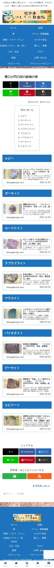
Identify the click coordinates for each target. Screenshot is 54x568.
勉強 (14, 550)
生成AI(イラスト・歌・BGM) (14, 540)
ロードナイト (27, 124)
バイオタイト (27, 137)
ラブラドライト (28, 129)
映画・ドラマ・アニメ (14, 533)
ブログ (40, 546)
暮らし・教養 (40, 538)
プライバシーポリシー (39, 555)
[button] (43, 92)
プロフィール (14, 555)
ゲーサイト (26, 142)
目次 (23, 110)
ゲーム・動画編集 (40, 529)
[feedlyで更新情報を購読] (14, 476)
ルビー (24, 116)
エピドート (26, 146)
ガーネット (26, 120)
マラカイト (26, 133)
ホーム (14, 525)
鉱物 (40, 525)
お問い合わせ (40, 550)
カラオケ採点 (40, 533)
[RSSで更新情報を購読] (39, 476)
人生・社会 (14, 546)
